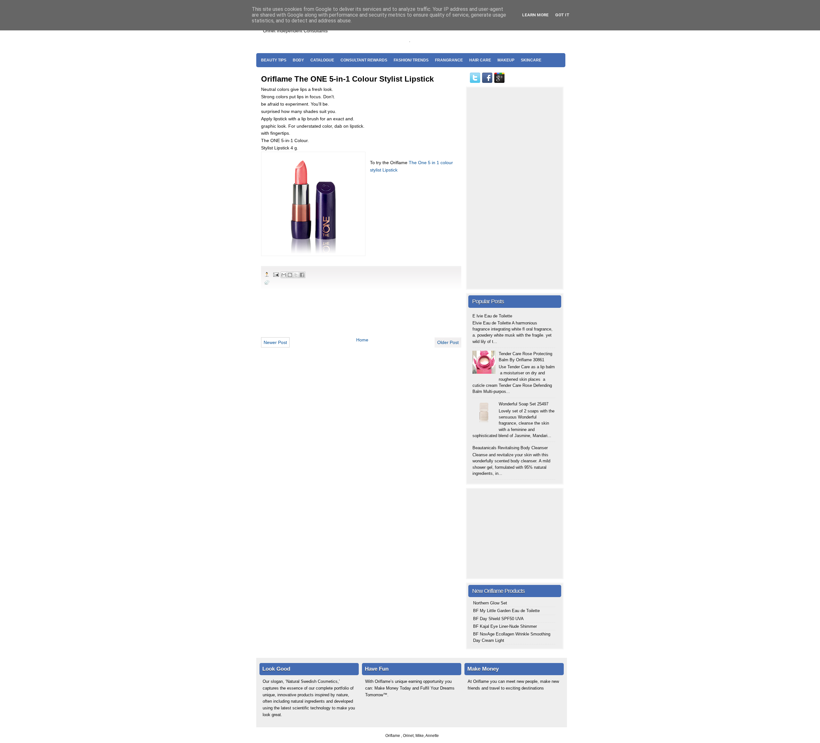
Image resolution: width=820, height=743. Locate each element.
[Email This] (284, 275)
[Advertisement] (487, 32)
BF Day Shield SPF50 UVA (498, 618)
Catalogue (322, 60)
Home (362, 339)
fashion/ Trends (411, 60)
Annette (432, 735)
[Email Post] (276, 274)
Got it (562, 14)
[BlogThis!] (290, 275)
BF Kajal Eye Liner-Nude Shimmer (505, 626)
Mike (419, 735)
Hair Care (480, 60)
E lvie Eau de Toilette (492, 316)
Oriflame (393, 735)
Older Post (448, 342)
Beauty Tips (273, 60)
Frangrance (449, 60)
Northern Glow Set (490, 603)
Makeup (505, 60)
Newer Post (275, 342)
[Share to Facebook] (302, 275)
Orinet (408, 735)
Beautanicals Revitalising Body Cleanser (510, 447)
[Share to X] (296, 275)
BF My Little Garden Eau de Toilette (506, 610)
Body (298, 60)
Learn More (535, 14)
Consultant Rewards (363, 60)
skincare (531, 60)
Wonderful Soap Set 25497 (523, 404)
